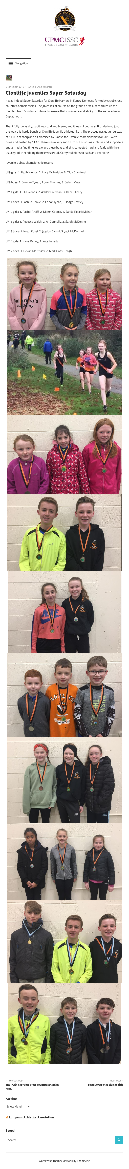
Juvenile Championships (40, 86)
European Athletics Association (31, 1117)
